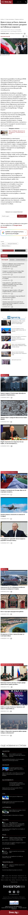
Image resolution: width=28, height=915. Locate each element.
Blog (10, 879)
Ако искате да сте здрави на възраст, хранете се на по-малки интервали (14, 843)
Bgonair (5, 765)
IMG (3, 875)
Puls (4, 835)
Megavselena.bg (14, 882)
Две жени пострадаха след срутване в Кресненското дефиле (13, 296)
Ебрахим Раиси (6, 245)
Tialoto (5, 820)
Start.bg (13, 879)
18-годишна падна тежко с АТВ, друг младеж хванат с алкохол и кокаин (13, 290)
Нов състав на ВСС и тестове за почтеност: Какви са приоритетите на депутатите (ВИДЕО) (19, 338)
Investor (5, 751)
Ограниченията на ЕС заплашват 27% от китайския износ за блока (12, 788)
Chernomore (18, 879)
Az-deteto (6, 879)
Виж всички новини (14, 309)
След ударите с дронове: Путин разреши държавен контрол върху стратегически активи (12, 284)
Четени (12, 259)
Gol (3, 794)
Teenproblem (7, 862)
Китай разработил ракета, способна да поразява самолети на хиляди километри (17, 784)
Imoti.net (25, 877)
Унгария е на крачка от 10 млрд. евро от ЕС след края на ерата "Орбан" (13, 271)
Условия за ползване (19, 898)
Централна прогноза (16, 359)
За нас (5, 897)
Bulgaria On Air (21, 875)
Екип (9, 897)
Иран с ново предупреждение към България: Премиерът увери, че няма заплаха (19, 345)
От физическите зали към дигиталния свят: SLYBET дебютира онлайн (13, 802)
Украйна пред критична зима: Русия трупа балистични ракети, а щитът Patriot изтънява (13, 303)
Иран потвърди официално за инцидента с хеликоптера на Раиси (17, 132)
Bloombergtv (7, 780)
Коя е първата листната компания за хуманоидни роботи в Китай (17, 755)
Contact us (14, 908)
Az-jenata (6, 848)
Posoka (22, 879)
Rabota (2, 879)
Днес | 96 (19, 1)
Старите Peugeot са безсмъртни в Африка (12, 815)
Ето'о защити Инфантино (16, 796)
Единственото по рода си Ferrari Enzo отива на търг (17, 811)
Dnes (10, 875)
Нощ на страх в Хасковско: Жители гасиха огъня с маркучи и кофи (19, 353)
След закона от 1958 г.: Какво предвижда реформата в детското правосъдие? (18, 322)
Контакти (15, 897)
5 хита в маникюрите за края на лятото (12, 869)
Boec (26, 879)
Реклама (21, 897)
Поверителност (7, 898)
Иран (3, 243)
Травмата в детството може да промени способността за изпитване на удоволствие (17, 839)
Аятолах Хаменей (12, 243)
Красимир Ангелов (5, 36)
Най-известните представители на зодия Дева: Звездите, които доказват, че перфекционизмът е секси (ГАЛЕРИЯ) (13, 824)
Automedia (6, 807)
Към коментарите (20, 250)
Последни (4, 259)
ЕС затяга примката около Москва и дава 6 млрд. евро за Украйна (19, 330)
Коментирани (20, 259)
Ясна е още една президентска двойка (12, 611)
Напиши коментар (8, 250)
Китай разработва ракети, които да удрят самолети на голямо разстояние (13, 760)
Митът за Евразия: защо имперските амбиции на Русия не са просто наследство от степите (13, 265)
